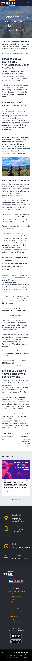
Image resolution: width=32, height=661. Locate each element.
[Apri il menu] (28, 3)
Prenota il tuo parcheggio (16, 591)
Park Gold (5, 421)
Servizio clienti (16, 611)
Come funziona (16, 596)
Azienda (16, 599)
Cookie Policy (16, 622)
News (16, 13)
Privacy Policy (16, 619)
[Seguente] (27, 479)
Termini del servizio (16, 616)
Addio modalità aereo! (7, 436)
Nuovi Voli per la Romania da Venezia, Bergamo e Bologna (15, 485)
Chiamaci (16, 614)
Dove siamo (16, 594)
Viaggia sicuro (16, 602)
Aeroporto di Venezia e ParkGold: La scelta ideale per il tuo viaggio (24, 440)
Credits (20, 655)
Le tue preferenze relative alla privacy (16, 657)
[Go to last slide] (5, 479)
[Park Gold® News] (9, 3)
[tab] (12, 499)
